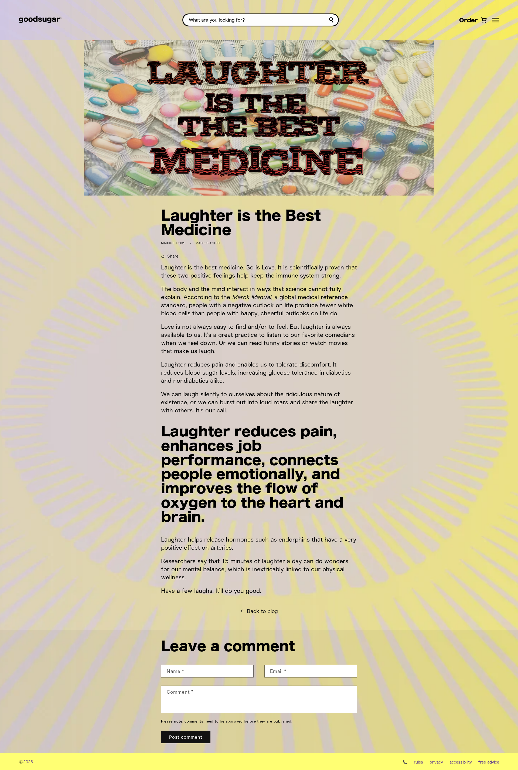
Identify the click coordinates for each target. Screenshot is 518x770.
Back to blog (262, 611)
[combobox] (260, 19)
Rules (418, 762)
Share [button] (172, 256)
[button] (495, 20)
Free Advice (488, 762)
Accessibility (460, 762)
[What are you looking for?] (331, 20)
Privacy (436, 762)
